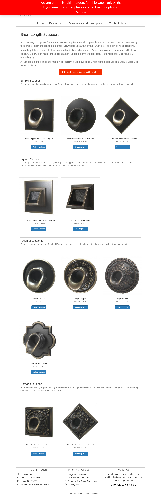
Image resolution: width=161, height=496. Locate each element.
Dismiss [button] (80, 12)
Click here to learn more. (124, 484)
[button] (63, 23)
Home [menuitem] (40, 23)
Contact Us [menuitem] (116, 23)
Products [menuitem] (55, 23)
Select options (39, 147)
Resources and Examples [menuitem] (85, 23)
